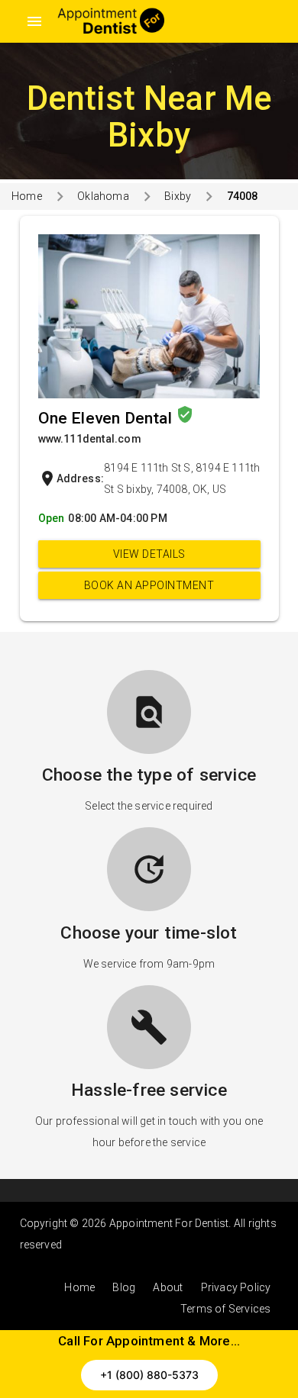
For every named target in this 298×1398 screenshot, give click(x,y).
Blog (123, 1287)
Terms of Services (225, 1309)
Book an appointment (149, 585)
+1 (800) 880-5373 (149, 1374)
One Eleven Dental (107, 418)
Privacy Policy (236, 1287)
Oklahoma (103, 196)
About (168, 1287)
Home (26, 196)
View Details (149, 554)
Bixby (177, 196)
